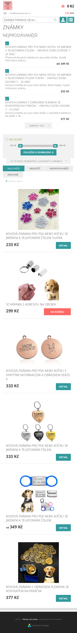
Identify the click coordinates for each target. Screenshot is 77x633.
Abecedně (12, 174)
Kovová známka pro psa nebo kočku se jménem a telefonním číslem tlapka (38, 78)
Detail (63, 245)
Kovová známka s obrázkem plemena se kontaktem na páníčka (37, 106)
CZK (67, 13)
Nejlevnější (13, 168)
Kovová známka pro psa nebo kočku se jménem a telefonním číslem (38, 50)
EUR (72, 13)
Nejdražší (35, 168)
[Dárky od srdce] (8, 5)
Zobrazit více (36, 125)
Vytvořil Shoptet (40, 625)
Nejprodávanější (59, 168)
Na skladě (16, 139)
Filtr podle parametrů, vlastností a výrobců (37, 161)
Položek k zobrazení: (38, 152)
